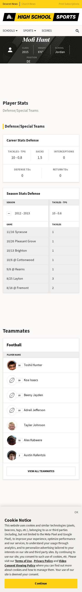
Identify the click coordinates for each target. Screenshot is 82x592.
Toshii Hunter (30, 365)
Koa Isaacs (28, 380)
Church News (29, 4)
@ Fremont (18, 288)
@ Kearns (16, 269)
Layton (15, 278)
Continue (41, 583)
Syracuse (17, 232)
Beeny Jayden (30, 395)
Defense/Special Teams (20, 110)
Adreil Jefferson (31, 410)
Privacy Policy (43, 561)
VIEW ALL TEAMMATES (41, 471)
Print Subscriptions (69, 4)
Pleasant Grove (21, 241)
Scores (47, 31)
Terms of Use (23, 561)
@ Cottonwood (20, 260)
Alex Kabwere (30, 440)
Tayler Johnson (34, 425)
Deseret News (10, 4)
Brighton (17, 250)
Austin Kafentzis (32, 455)
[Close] (77, 513)
